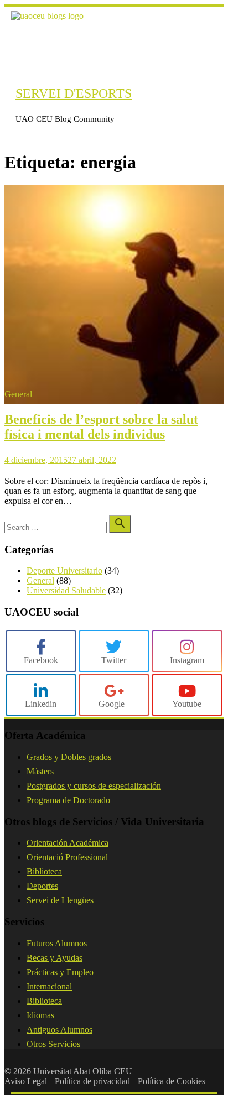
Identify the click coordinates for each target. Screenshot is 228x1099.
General (18, 394)
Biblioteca (44, 871)
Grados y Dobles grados (69, 757)
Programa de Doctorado (68, 800)
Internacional (49, 986)
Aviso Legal (25, 1081)
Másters (40, 771)
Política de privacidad (92, 1081)
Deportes (42, 885)
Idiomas (40, 1015)
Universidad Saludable (66, 590)
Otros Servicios (53, 1044)
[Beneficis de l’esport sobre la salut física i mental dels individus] (114, 400)
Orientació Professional (67, 857)
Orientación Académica (67, 842)
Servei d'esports (73, 93)
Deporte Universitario (64, 570)
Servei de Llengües (60, 900)
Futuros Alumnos (57, 943)
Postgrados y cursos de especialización (94, 785)
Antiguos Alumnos (59, 1029)
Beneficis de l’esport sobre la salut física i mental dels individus (101, 426)
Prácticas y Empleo (60, 972)
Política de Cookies (171, 1081)
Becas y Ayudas (54, 957)
